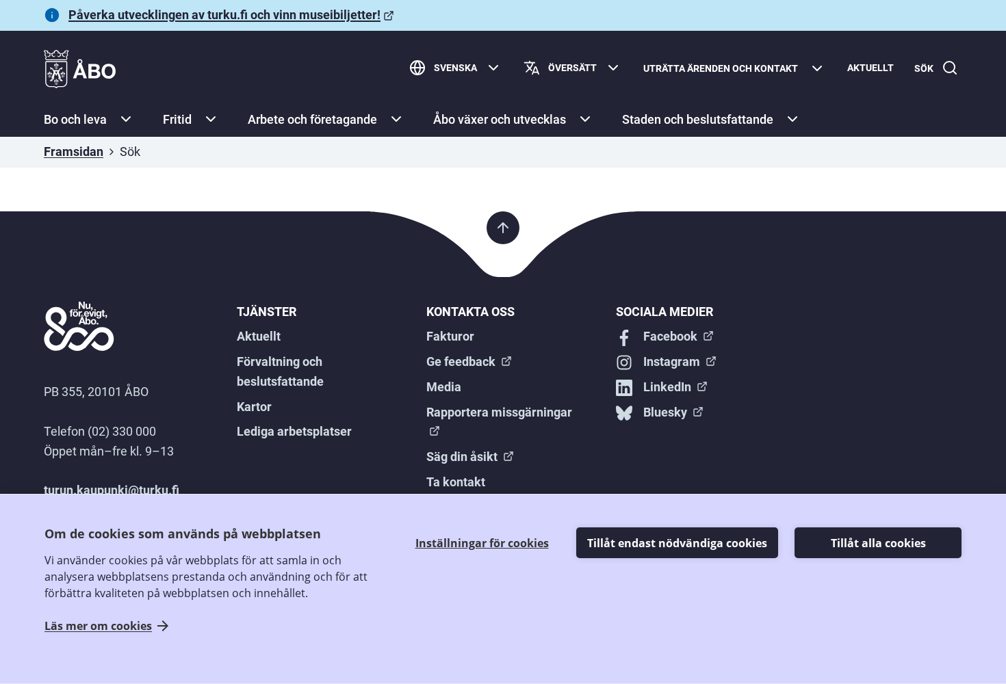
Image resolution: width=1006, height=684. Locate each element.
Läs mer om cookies (98, 625)
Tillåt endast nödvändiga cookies (677, 543)
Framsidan (73, 151)
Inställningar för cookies (482, 543)
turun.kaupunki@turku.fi (111, 490)
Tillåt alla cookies (878, 543)
